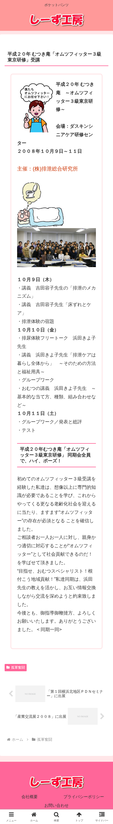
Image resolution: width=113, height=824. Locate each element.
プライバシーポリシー (83, 796)
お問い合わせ (56, 805)
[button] (101, 733)
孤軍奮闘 (18, 667)
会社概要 (29, 796)
